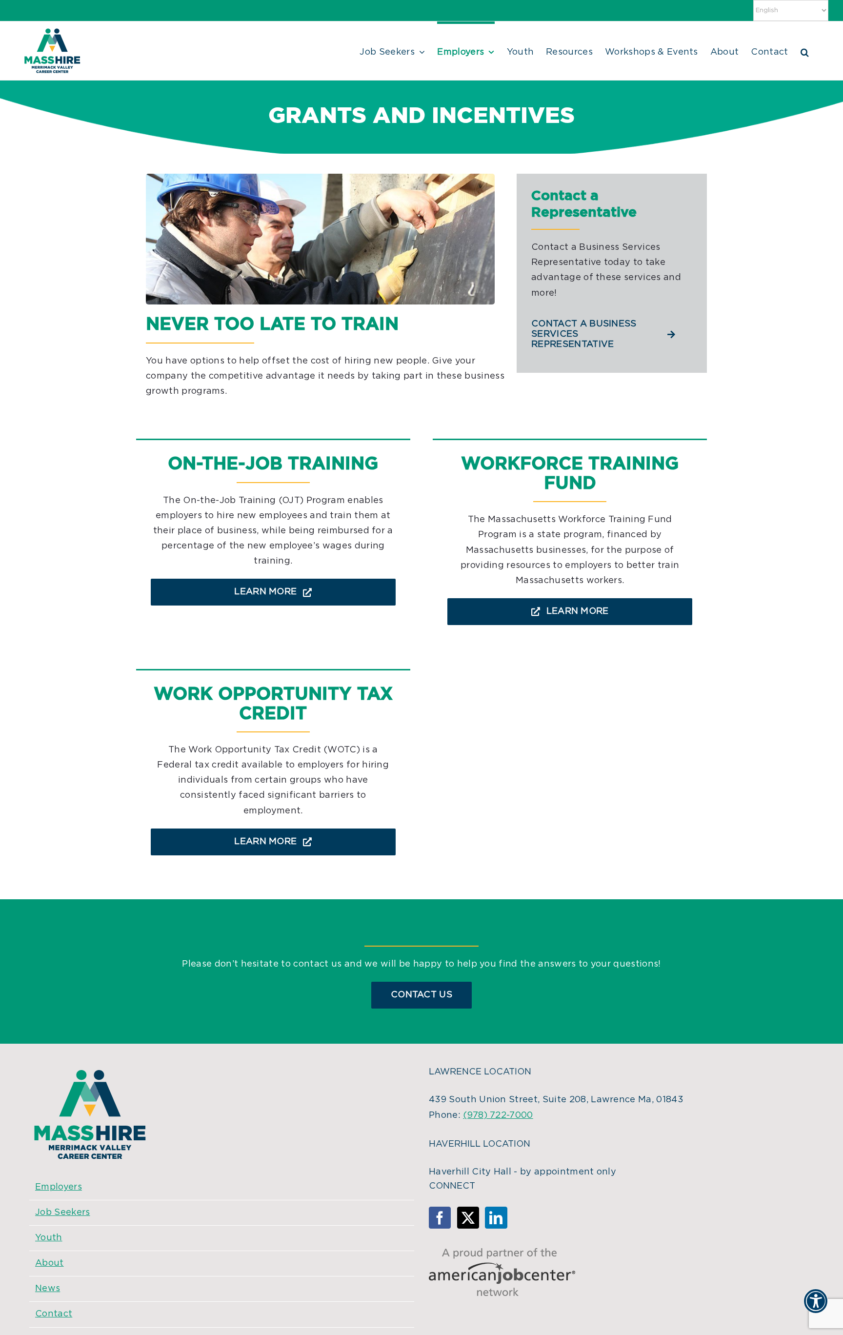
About (49, 1263)
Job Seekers (62, 1212)
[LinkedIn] (496, 1218)
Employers (58, 1187)
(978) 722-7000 (498, 1115)
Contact (53, 1314)
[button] (805, 50)
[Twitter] (468, 1218)
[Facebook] (440, 1218)
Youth (48, 1238)
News (47, 1288)
